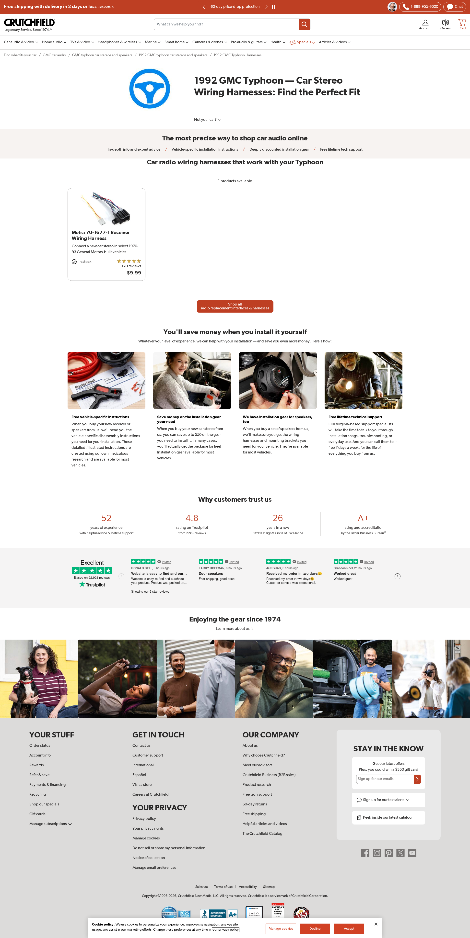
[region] (235, 679)
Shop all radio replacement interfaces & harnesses (235, 306)
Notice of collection (148, 858)
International (143, 765)
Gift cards (37, 814)
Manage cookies (146, 838)
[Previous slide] (204, 7)
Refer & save (39, 775)
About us (250, 746)
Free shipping (59, 6)
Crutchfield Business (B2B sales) (269, 775)
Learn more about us (233, 629)
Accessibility (248, 887)
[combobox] (232, 24)
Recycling (37, 795)
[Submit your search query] (304, 24)
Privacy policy (144, 819)
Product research (257, 785)
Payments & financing (47, 785)
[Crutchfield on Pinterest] (389, 853)
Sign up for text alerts (384, 800)
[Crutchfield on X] (400, 853)
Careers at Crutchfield (150, 795)
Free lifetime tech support (341, 150)
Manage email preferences (154, 868)
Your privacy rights (148, 829)
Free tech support (257, 795)
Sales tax (201, 887)
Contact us (141, 746)
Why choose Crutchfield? (264, 755)
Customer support (147, 755)
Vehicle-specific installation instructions (204, 150)
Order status (39, 746)
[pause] (273, 7)
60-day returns (235, 7)
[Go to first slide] (266, 7)
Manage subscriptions (48, 824)
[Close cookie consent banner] (376, 924)
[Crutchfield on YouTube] (412, 853)
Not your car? (205, 120)
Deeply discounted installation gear (279, 150)
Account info (40, 755)
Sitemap (269, 887)
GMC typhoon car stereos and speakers (102, 55)
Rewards (36, 765)
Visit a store (142, 785)
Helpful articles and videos (265, 824)
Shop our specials (44, 804)
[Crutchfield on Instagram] (377, 853)
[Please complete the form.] (417, 779)
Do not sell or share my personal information (168, 848)
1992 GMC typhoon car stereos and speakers (173, 55)
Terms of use (223, 887)
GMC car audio (54, 55)
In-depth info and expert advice (134, 150)
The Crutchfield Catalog (262, 834)
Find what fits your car (20, 55)
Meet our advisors (257, 765)
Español (139, 775)
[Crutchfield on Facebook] (365, 853)
